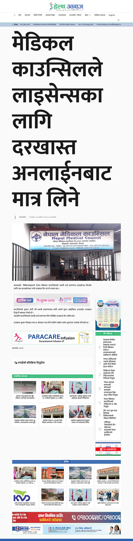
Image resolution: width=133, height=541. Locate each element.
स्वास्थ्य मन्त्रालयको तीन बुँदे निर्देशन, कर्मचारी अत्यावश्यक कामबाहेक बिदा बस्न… (25, 398)
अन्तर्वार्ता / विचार (75, 15)
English (112, 15)
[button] (14, 15)
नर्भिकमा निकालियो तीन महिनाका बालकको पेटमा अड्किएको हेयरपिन (110, 428)
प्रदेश (87, 15)
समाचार (27, 15)
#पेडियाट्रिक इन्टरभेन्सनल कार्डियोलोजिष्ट (44, 24)
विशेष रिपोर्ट (38, 15)
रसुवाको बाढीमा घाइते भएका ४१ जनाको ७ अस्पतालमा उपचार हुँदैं (24, 421)
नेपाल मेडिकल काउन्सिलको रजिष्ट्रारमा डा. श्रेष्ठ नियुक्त (110, 403)
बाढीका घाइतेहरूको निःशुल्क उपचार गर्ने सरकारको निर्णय (80, 421)
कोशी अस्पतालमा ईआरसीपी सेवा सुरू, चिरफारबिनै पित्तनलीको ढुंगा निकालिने (53, 505)
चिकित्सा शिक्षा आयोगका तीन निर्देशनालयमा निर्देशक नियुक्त (109, 374)
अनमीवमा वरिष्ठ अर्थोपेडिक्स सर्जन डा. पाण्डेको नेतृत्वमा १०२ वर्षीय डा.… (52, 398)
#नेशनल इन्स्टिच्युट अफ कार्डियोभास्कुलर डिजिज (110, 24)
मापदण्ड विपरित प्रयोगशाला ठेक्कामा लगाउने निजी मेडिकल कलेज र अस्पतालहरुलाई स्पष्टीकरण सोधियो (110, 347)
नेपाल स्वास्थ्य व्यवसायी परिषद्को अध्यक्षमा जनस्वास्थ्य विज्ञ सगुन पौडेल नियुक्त (111, 388)
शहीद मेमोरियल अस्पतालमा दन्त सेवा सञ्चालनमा (108, 504)
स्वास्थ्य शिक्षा (50, 15)
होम (19, 15)
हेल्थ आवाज (22, 217)
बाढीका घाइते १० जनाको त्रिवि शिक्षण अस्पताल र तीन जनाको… (52, 421)
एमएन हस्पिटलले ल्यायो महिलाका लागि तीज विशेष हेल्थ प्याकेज (109, 363)
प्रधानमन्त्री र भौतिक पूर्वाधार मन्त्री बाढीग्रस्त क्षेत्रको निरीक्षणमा (80, 397)
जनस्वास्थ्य (62, 15)
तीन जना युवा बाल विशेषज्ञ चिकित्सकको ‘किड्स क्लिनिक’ (110, 414)
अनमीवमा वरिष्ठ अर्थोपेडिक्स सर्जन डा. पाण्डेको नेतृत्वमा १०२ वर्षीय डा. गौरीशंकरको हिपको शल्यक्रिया (25, 483)
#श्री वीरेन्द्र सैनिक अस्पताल (67, 24)
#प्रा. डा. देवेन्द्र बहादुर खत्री (85, 24)
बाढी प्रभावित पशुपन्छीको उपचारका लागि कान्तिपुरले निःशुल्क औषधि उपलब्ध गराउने (25, 505)
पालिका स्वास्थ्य (99, 15)
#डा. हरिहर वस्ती (25, 24)
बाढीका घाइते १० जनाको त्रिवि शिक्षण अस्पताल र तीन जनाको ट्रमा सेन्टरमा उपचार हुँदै (108, 483)
